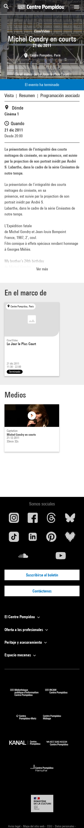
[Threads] (51, 519)
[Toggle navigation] (76, 7)
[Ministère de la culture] (42, 803)
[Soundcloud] (23, 557)
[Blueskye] (70, 519)
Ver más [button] (42, 269)
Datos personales (65, 826)
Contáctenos (42, 591)
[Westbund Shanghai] (61, 747)
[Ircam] (59, 695)
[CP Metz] (29, 721)
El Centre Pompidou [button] (20, 616)
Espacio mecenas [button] (18, 655)
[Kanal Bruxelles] (28, 747)
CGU (50, 826)
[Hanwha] (42, 773)
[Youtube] (61, 557)
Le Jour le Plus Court (53, 74)
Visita (9, 95)
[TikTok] (13, 538)
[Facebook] (32, 519)
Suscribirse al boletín (42, 575)
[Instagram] (13, 519)
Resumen (27, 95)
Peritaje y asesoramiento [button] (23, 642)
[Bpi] (27, 695)
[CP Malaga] (55, 721)
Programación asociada (60, 95)
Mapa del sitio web (34, 826)
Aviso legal (14, 826)
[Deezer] (70, 538)
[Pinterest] (51, 538)
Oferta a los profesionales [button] (24, 629)
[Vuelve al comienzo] (73, 817)
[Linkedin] (32, 538)
